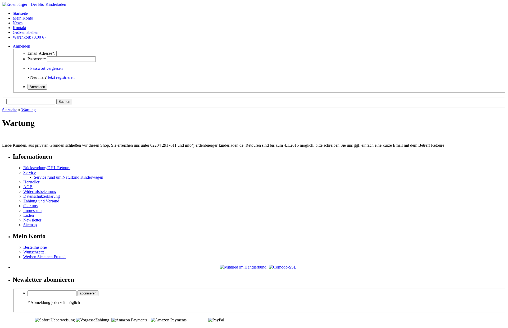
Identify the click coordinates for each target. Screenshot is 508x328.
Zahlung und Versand (41, 201)
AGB (28, 186)
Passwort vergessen (46, 68)
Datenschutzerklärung (41, 196)
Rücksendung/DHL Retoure (46, 167)
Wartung (28, 110)
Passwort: (37, 59)
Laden (28, 215)
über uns (30, 206)
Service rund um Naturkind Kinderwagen (68, 177)
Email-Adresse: (41, 53)
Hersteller (31, 182)
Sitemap (30, 225)
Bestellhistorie (35, 247)
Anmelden (21, 46)
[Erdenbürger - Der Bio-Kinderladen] (34, 4)
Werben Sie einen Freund (44, 257)
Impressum (32, 210)
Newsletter (32, 220)
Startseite (9, 110)
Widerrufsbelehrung (39, 191)
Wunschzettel (34, 252)
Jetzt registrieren (61, 77)
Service (29, 172)
